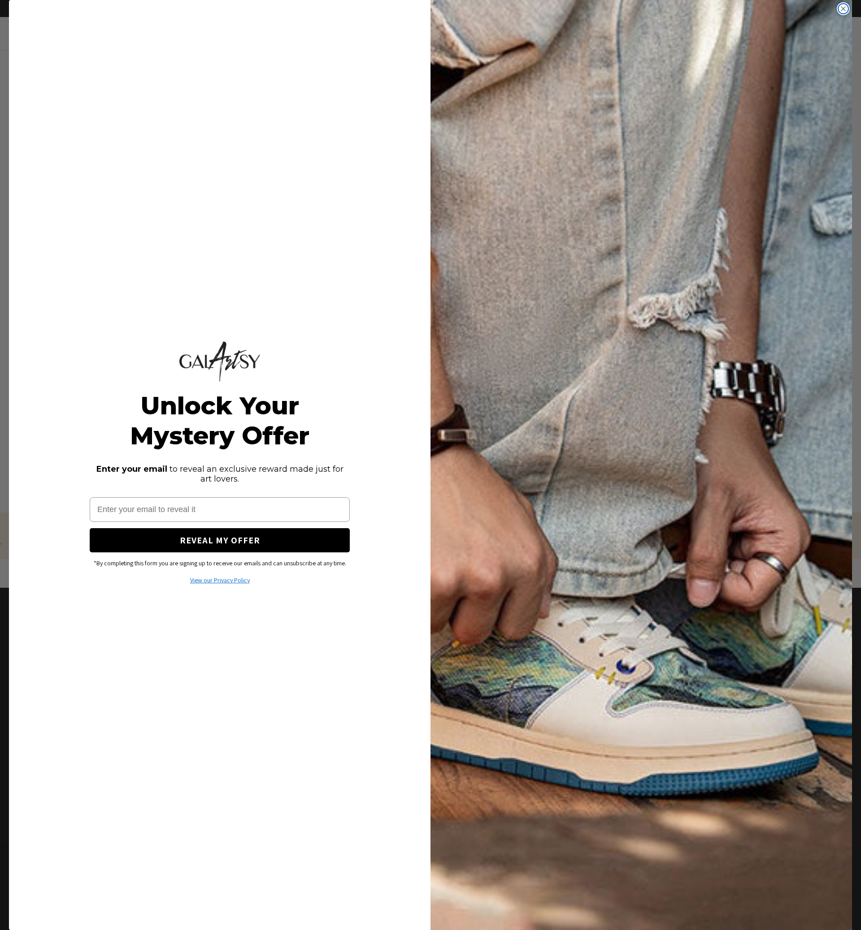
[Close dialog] (843, 9)
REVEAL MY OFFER (220, 540)
